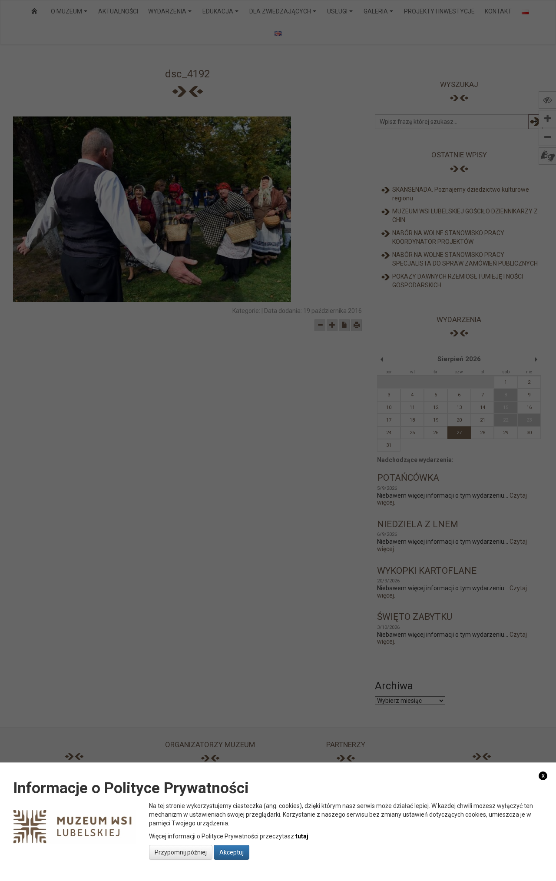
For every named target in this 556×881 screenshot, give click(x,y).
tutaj (301, 835)
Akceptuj (231, 851)
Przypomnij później (181, 851)
